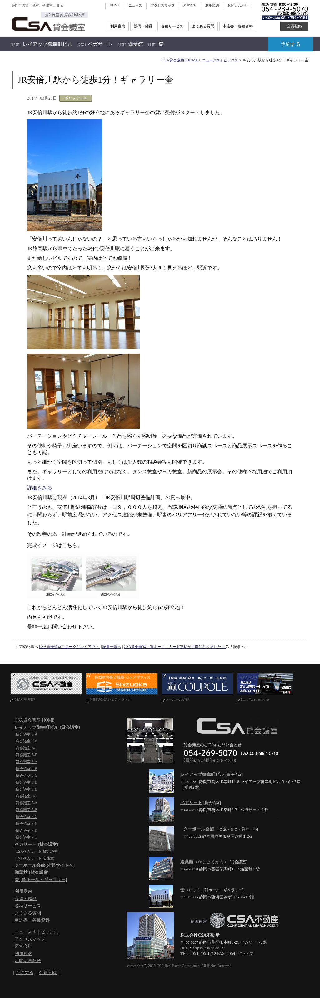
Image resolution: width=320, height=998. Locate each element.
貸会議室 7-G (27, 837)
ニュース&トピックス (220, 60)
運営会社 (190, 5)
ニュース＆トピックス (36, 932)
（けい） (191, 890)
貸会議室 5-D (27, 755)
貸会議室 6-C (26, 775)
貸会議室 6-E (26, 789)
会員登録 (294, 26)
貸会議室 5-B (26, 741)
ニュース (135, 5)
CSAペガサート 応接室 (35, 858)
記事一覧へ (111, 647)
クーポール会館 (177, 699)
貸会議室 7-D (27, 823)
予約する (291, 44)
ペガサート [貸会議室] (36, 844)
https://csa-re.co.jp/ (208, 948)
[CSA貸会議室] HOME (179, 60)
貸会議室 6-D (27, 782)
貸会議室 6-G (27, 796)
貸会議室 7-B (26, 810)
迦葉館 (129, 44)
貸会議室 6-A (27, 762)
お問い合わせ (238, 5)
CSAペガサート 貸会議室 (37, 851)
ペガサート (94, 44)
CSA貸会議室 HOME (35, 720)
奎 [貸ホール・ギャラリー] (41, 879)
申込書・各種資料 (238, 26)
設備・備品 (143, 26)
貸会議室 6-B (26, 769)
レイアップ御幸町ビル (40, 44)
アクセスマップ (163, 5)
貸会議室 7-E (26, 830)
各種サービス (172, 26)
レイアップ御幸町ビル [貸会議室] (47, 727)
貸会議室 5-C (26, 748)
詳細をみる (39, 487)
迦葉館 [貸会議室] (32, 872)
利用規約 (212, 5)
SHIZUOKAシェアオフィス (111, 699)
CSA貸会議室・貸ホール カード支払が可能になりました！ (175, 647)
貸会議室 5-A (27, 734)
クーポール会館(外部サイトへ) (45, 865)
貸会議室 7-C (26, 817)
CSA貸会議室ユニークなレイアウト (69, 647)
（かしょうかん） (204, 861)
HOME (115, 5)
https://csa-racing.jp (255, 699)
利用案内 (117, 26)
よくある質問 (203, 26)
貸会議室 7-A (27, 803)
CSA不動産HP (24, 699)
